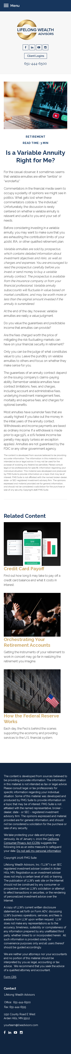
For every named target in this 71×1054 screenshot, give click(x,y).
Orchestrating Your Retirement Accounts (27, 642)
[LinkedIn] (9, 1032)
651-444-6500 (35, 64)
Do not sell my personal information (39, 850)
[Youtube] (15, 1032)
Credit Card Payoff (24, 568)
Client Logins (35, 55)
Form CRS (10, 977)
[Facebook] (5, 1032)
